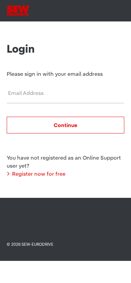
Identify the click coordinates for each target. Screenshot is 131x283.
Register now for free (39, 174)
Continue (65, 125)
